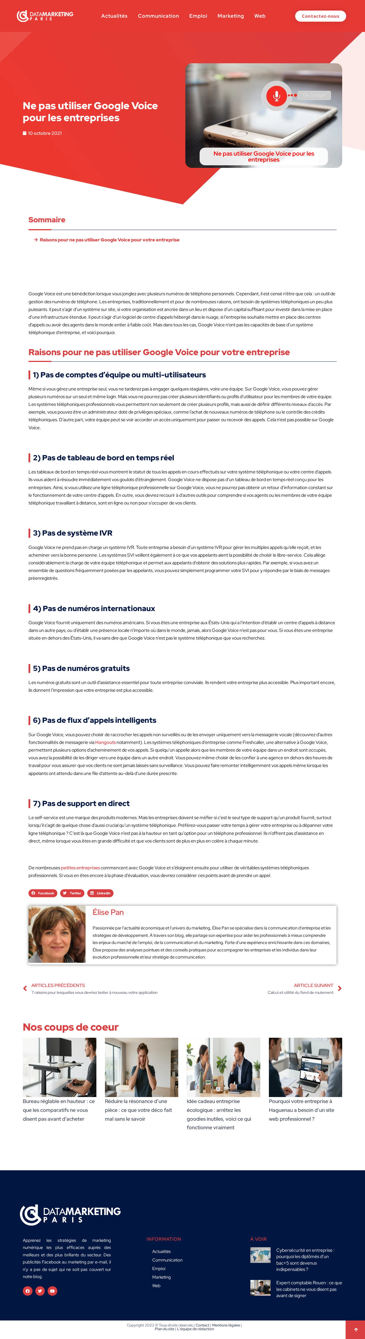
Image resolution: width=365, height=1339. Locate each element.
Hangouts (105, 742)
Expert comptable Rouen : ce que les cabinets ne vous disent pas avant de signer (309, 1289)
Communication (158, 16)
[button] (43, 893)
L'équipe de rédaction (195, 1328)
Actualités (114, 16)
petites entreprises (80, 868)
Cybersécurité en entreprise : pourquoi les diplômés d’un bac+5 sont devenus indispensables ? (305, 1259)
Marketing (231, 16)
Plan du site (164, 1328)
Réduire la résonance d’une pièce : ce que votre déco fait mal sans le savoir (138, 1110)
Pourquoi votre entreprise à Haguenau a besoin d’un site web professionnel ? (301, 1110)
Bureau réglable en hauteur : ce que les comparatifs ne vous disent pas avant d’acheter (59, 1110)
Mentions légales (226, 1325)
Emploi (198, 16)
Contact (202, 1325)
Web (260, 16)
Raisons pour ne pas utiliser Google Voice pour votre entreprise (110, 240)
